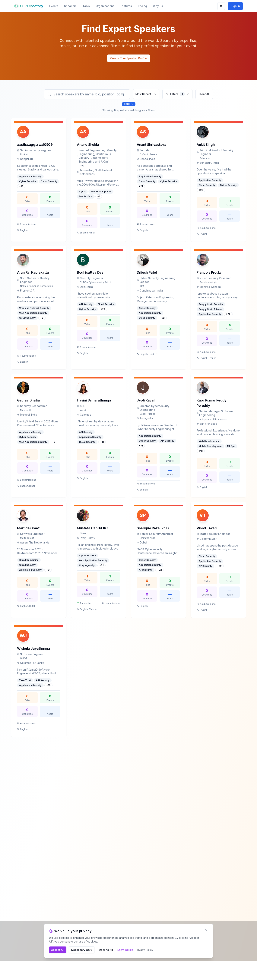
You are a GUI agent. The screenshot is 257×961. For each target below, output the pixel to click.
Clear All (204, 94)
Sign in (235, 6)
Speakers (70, 6)
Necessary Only (81, 949)
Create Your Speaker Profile (128, 58)
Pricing (142, 6)
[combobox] (146, 94)
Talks (86, 6)
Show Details (125, 949)
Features (126, 6)
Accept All (57, 949)
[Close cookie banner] (206, 930)
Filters (176, 94)
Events (53, 6)
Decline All (106, 949)
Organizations (105, 6)
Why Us (158, 6)
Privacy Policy (144, 949)
